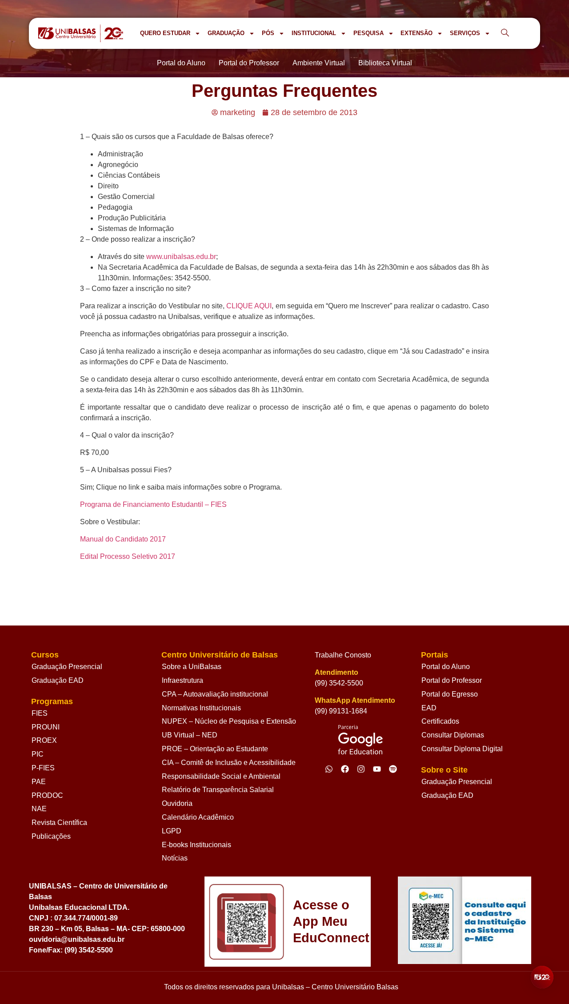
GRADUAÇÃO (226, 33)
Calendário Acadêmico (198, 817)
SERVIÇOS (465, 33)
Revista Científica (59, 822)
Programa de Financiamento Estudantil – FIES (153, 504)
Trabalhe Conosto (343, 655)
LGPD (171, 831)
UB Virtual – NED (189, 735)
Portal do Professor (451, 680)
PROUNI (46, 727)
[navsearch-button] (505, 33)
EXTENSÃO (417, 33)
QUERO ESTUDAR (165, 33)
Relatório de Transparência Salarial (218, 789)
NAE (39, 809)
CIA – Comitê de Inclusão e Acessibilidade (229, 762)
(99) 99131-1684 (341, 711)
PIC (38, 754)
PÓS (268, 33)
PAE (39, 781)
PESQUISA (368, 33)
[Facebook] (345, 769)
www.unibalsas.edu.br (181, 256)
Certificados (440, 721)
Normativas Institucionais (201, 708)
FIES (40, 713)
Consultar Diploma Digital (462, 749)
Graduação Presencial (67, 666)
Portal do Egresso (449, 694)
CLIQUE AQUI (249, 306)
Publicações (51, 836)
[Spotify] (393, 769)
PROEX (44, 740)
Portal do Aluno (445, 666)
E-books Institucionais (196, 845)
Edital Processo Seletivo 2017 (127, 556)
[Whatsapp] (329, 769)
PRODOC (47, 795)
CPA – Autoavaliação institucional (215, 694)
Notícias (175, 858)
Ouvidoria (177, 803)
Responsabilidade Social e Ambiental (221, 776)
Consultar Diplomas (452, 735)
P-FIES (43, 768)
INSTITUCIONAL (314, 33)
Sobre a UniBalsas (191, 666)
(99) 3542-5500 (339, 683)
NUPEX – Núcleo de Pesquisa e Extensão (229, 721)
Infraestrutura (182, 680)
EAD (429, 708)
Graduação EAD (58, 680)
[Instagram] (361, 769)
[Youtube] (377, 769)
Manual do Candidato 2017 (123, 539)
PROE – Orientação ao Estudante (215, 749)
